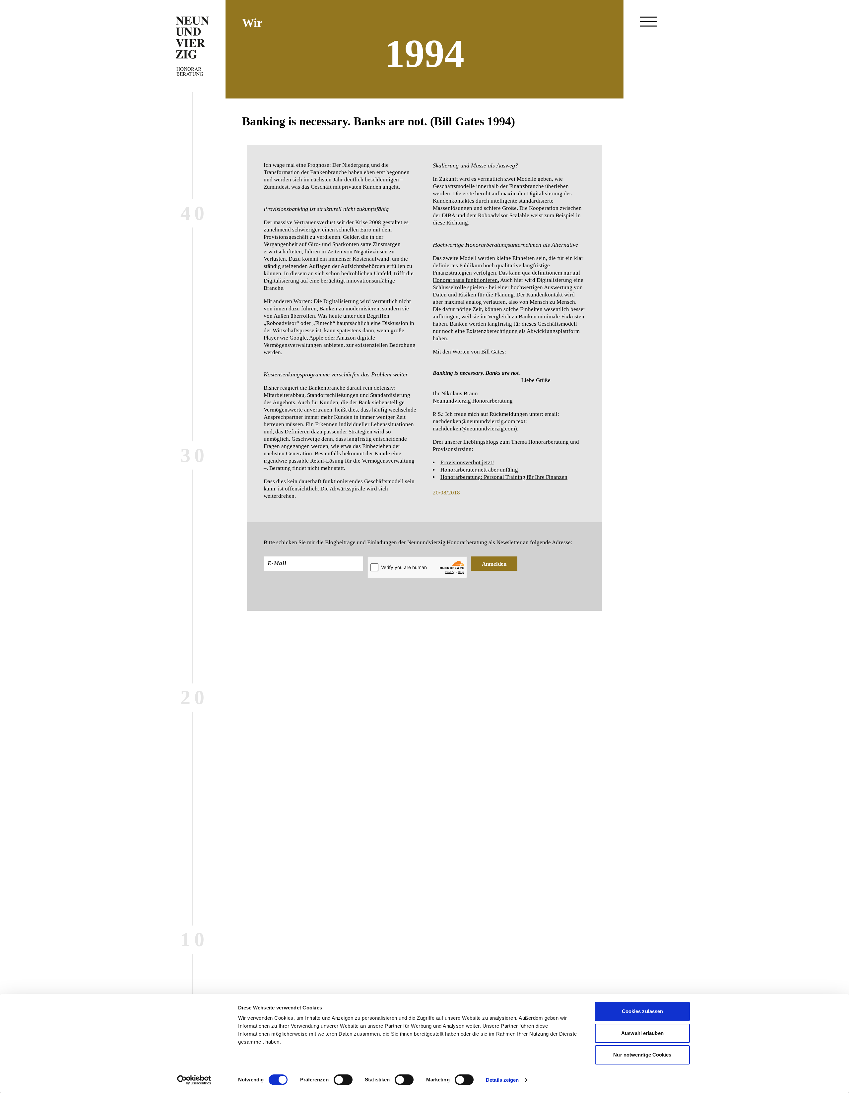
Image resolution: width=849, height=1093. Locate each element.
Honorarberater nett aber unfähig (479, 470)
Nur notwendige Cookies (642, 1055)
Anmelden (494, 564)
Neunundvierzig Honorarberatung (473, 401)
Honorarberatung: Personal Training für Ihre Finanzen (503, 477)
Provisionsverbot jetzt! (467, 462)
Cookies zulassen (642, 1011)
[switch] (343, 1079)
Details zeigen (502, 1080)
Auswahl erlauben (642, 1033)
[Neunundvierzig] (192, 46)
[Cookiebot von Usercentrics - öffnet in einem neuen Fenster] (194, 1080)
